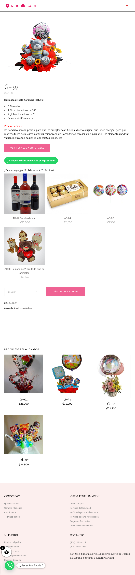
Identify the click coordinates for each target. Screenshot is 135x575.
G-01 (23, 399)
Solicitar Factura (11, 546)
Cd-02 (23, 459)
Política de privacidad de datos (84, 512)
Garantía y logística (13, 508)
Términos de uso (12, 517)
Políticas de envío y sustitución (84, 517)
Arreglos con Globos (23, 308)
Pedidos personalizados (15, 555)
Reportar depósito (12, 560)
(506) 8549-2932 (78, 546)
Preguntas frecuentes (80, 521)
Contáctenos (10, 512)
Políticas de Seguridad (80, 508)
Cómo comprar (77, 503)
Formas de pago (11, 551)
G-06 (111, 403)
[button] (9, 565)
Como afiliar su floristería (81, 525)
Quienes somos (11, 503)
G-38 (67, 399)
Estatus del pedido (12, 542)
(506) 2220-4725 (78, 542)
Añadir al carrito (65, 291)
